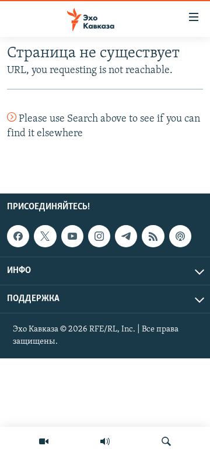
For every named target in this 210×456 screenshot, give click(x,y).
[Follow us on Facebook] (18, 236)
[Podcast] (180, 236)
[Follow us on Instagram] (99, 236)
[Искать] (166, 441)
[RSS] (153, 236)
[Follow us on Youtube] (72, 236)
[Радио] (105, 441)
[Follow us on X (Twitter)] (45, 236)
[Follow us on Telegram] (126, 236)
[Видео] (43, 441)
